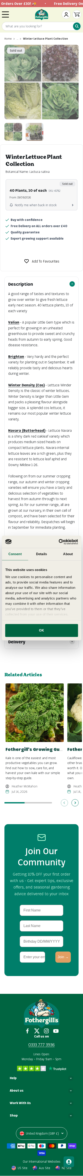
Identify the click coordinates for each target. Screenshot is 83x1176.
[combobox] (41, 26)
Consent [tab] (15, 554)
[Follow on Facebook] (27, 1031)
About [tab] (68, 554)
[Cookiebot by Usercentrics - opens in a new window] (59, 542)
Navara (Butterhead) (26, 430)
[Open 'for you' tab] (69, 1161)
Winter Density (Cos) (26, 385)
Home (8, 38)
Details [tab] (41, 554)
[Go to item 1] (13, 132)
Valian (13, 322)
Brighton (16, 356)
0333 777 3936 (41, 1044)
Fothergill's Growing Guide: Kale (42, 749)
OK (41, 630)
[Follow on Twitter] (37, 1031)
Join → (63, 957)
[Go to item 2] (34, 132)
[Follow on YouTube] (56, 1031)
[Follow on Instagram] (46, 1031)
